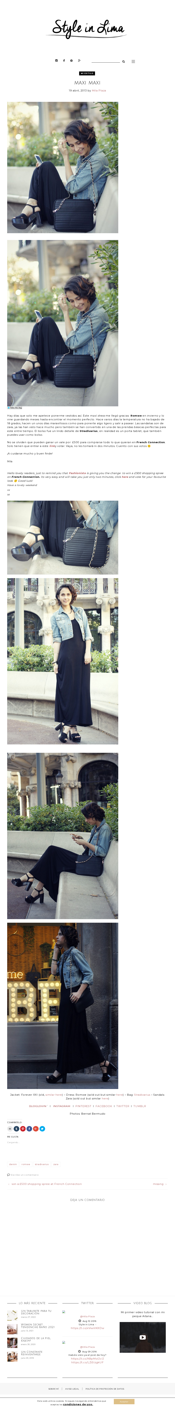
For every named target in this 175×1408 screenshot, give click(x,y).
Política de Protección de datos (105, 1389)
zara (55, 1164)
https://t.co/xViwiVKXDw (87, 1328)
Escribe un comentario (25, 1174)
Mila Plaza (99, 90)
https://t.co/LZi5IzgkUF (87, 1362)
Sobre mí (53, 1389)
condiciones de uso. (78, 1404)
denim (13, 1164)
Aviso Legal (72, 1389)
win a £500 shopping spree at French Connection (47, 1184)
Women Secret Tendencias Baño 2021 (38, 1326)
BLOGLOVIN (37, 1106)
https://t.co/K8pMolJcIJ (87, 1358)
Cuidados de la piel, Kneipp (36, 1339)
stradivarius (42, 1164)
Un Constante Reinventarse (32, 1353)
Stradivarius (142, 1094)
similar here (53, 1094)
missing (158, 1184)
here (125, 476)
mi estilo (87, 73)
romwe (26, 1164)
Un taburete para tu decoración (36, 1312)
